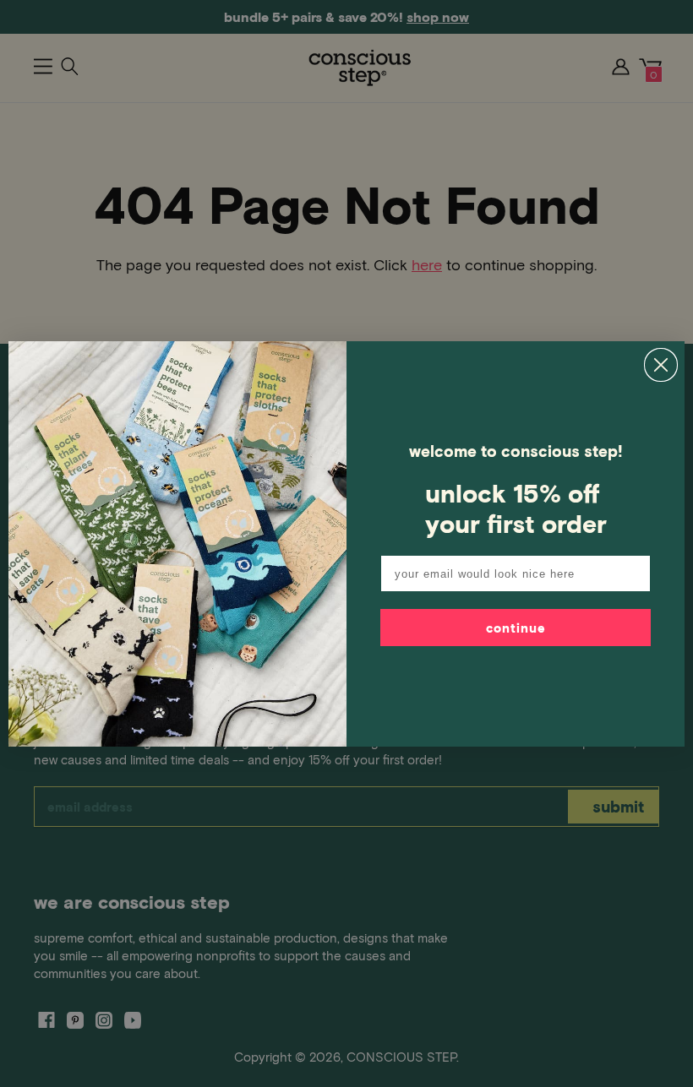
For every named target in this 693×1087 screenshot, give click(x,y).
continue (516, 627)
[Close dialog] (661, 365)
